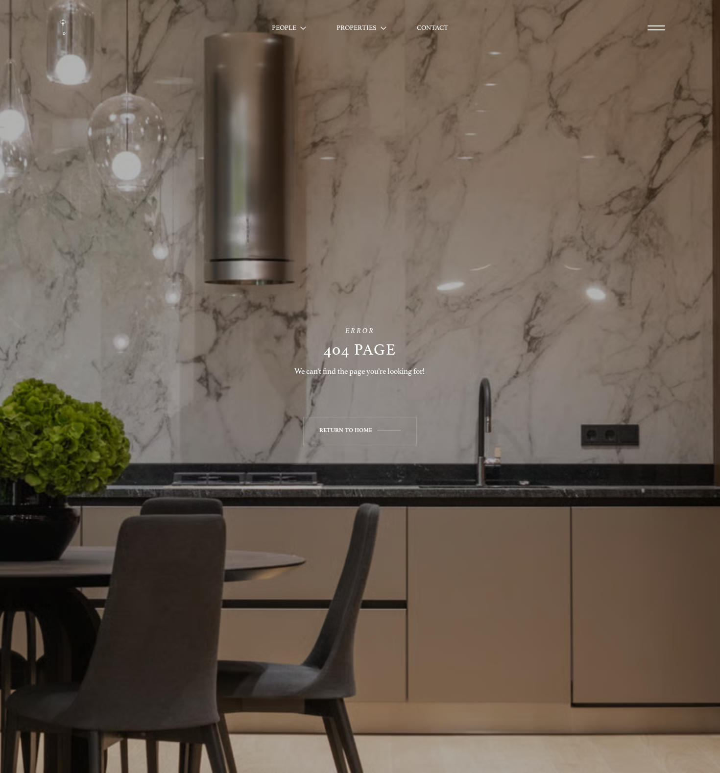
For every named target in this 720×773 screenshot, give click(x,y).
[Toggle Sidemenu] (656, 28)
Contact (432, 27)
